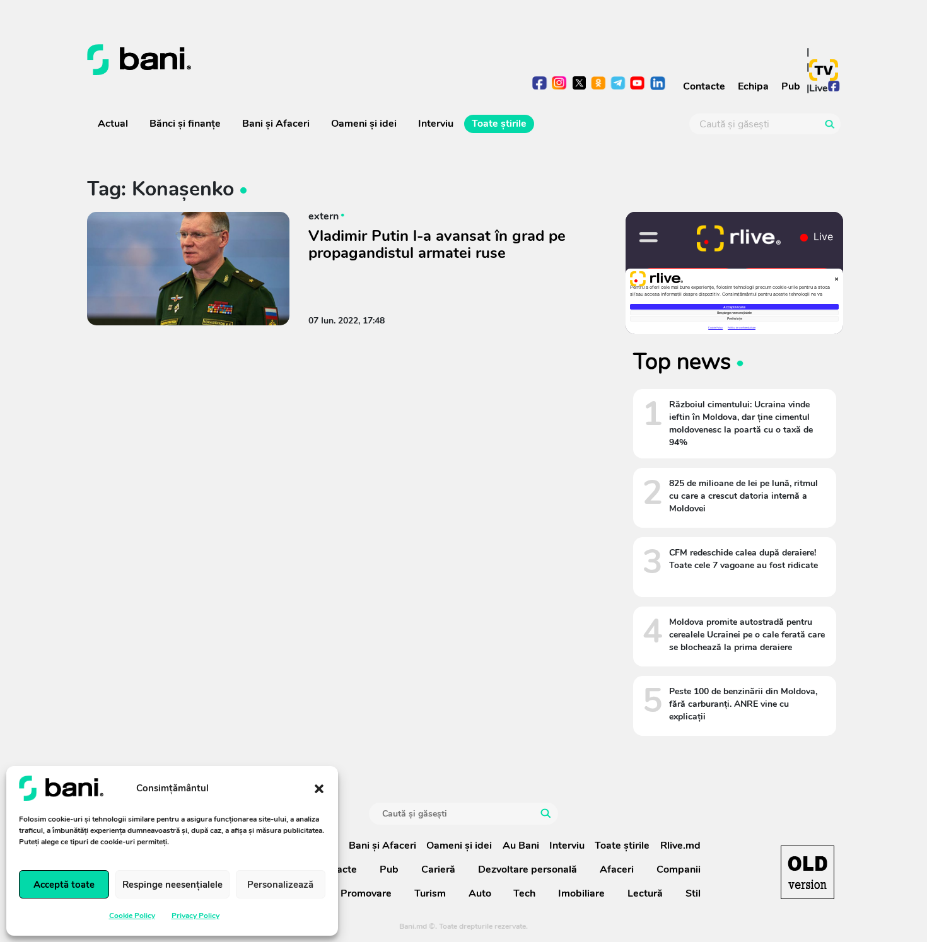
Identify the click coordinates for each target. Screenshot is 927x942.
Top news (682, 361)
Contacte (704, 86)
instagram (560, 84)
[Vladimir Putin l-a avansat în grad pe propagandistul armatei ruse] (188, 268)
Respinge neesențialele (172, 884)
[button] (319, 788)
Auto (480, 893)
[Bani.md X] (579, 83)
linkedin (657, 84)
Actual (113, 124)
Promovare (366, 893)
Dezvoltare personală (527, 869)
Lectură (645, 893)
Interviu (435, 124)
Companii (678, 869)
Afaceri (617, 869)
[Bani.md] (807, 872)
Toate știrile (499, 124)
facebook (540, 84)
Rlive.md (680, 845)
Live (818, 88)
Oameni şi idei (364, 124)
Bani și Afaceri (276, 124)
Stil (693, 893)
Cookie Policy (132, 915)
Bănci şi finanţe (185, 124)
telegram (618, 84)
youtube (638, 84)
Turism (430, 893)
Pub (790, 86)
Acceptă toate (64, 884)
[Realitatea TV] (823, 70)
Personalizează (280, 884)
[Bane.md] (271, 60)
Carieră (438, 869)
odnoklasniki (599, 84)
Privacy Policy (195, 915)
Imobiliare (581, 893)
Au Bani (521, 845)
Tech (524, 893)
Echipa (753, 86)
